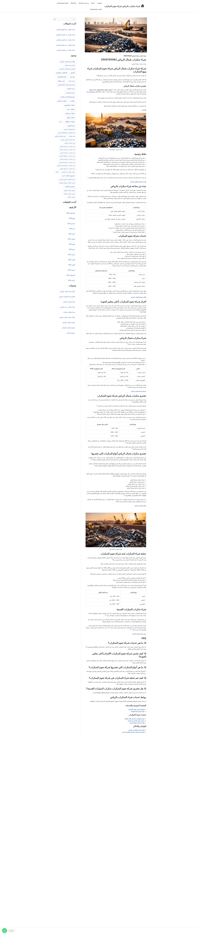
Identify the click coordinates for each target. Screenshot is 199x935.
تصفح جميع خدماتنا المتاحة (138, 711)
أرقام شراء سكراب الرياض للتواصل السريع (133, 732)
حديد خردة (71, 81)
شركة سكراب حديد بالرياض (68, 172)
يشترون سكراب (71, 197)
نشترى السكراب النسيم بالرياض (67, 179)
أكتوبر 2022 (71, 259)
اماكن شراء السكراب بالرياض (138, 297)
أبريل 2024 (71, 234)
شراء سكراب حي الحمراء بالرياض (65, 34)
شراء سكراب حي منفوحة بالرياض (65, 45)
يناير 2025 (72, 228)
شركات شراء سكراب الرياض (138, 391)
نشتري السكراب (70, 186)
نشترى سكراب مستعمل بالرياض (67, 183)
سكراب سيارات (70, 113)
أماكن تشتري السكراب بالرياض (136, 730)
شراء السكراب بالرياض (69, 129)
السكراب (143, 110)
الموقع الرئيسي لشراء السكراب (136, 709)
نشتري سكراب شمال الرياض (137, 722)
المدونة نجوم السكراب (62, 3)
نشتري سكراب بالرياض (69, 193)
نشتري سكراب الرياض (69, 190)
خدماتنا (93, 3)
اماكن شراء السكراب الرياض (67, 296)
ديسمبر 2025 (71, 223)
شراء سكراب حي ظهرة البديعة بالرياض (66, 165)
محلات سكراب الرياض (140, 505)
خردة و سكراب (70, 93)
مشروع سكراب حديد (68, 176)
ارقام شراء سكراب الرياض (67, 61)
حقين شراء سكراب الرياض (139, 634)
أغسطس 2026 (70, 213)
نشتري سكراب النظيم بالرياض (138, 181)
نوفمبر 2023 (71, 239)
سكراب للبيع (71, 117)
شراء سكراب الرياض (60, 136)
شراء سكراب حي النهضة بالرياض (66, 29)
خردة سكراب (71, 88)
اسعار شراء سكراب (70, 65)
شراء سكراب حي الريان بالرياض (67, 152)
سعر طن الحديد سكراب (67, 97)
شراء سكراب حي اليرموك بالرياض (67, 162)
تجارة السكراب (61, 77)
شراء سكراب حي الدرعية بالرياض (67, 149)
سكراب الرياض (62, 101)
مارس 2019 (71, 280)
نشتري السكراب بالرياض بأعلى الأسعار (134, 718)
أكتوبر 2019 (71, 265)
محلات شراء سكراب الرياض (67, 317)
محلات (57, 172)
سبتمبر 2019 (71, 270)
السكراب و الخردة (61, 73)
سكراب (72, 101)
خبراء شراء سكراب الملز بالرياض (66, 85)
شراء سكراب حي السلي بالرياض (66, 50)
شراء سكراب (72, 136)
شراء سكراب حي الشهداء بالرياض (67, 156)
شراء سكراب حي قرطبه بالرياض (67, 168)
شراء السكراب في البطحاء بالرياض (66, 132)
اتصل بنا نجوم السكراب (96, 9)
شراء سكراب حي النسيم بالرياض (67, 159)
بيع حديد (72, 77)
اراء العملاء (73, 3)
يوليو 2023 (72, 244)
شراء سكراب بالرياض (69, 143)
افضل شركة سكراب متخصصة (67, 69)
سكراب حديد (71, 109)
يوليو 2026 (72, 218)
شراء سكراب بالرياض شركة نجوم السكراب (122, 6)
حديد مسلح (61, 81)
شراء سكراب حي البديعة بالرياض (67, 146)
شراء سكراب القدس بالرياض (68, 139)
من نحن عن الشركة (84, 3)
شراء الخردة (71, 126)
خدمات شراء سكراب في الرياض (136, 720)
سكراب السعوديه (69, 105)
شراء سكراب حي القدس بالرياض (65, 40)
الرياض (73, 73)
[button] (4, 930)
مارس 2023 (71, 254)
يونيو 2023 (72, 249)
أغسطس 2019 (70, 275)
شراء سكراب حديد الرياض (67, 307)
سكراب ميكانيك (70, 121)
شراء (60, 121)
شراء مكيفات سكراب (69, 312)
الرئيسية (99, 3)
